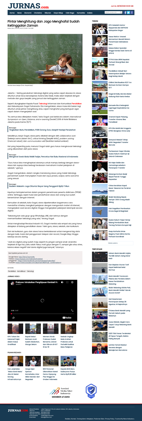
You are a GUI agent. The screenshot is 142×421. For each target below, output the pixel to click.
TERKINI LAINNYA (113, 243)
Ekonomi (27, 13)
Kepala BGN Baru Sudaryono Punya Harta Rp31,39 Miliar (68, 371)
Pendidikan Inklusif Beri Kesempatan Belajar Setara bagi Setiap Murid (120, 73)
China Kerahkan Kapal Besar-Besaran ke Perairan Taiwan (120, 188)
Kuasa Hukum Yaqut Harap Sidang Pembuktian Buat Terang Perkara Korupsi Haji (120, 222)
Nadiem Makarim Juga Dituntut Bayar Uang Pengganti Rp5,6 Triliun (39, 186)
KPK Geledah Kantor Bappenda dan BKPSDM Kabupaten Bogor (118, 28)
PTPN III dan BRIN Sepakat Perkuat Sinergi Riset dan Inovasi (119, 62)
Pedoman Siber (99, 419)
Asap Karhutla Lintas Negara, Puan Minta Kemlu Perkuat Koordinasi (119, 234)
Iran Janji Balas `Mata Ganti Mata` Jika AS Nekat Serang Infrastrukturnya (15, 374)
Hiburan (48, 13)
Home (12, 13)
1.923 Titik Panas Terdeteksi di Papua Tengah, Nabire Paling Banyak (120, 336)
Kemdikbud (21, 271)
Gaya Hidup (58, 13)
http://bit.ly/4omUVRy (27, 257)
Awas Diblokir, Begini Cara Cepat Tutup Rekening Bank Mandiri (120, 324)
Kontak (73, 419)
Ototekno (38, 13)
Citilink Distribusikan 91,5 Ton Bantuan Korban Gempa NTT (120, 85)
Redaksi (67, 419)
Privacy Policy (109, 419)
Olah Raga (70, 13)
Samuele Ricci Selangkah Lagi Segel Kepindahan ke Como (119, 108)
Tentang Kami (81, 419)
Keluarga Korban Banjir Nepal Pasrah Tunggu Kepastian (118, 177)
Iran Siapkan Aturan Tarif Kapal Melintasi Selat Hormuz (119, 267)
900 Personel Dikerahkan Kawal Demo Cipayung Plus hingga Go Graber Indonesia (50, 374)
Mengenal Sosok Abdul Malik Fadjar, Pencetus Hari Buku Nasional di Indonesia (43, 156)
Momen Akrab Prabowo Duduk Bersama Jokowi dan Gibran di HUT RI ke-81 (50, 341)
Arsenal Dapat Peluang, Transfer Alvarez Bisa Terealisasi (118, 119)
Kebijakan (90, 419)
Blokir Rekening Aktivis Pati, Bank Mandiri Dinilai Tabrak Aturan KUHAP (119, 290)
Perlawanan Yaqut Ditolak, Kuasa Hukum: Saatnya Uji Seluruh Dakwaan (119, 154)
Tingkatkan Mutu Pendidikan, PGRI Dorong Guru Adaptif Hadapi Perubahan (42, 130)
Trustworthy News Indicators (124, 419)
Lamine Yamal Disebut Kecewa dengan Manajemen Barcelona (118, 347)
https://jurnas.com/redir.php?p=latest (29, 259)
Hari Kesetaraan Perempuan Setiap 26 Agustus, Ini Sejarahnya (118, 301)
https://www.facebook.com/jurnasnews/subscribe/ (36, 261)
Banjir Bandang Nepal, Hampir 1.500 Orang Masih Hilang (119, 199)
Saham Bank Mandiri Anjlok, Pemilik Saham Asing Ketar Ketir (120, 256)
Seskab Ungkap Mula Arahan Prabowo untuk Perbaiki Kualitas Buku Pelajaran (67, 341)
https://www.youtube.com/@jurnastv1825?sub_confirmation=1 (38, 263)
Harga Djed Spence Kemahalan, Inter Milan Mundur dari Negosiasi (32, 374)
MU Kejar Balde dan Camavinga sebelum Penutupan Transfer (117, 165)
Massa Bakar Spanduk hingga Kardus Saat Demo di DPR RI (120, 50)
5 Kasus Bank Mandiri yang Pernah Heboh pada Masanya (119, 313)
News (19, 13)
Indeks (89, 13)
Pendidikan (77, 103)
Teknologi (43, 103)
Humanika (81, 13)
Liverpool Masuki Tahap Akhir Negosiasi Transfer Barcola (118, 142)
